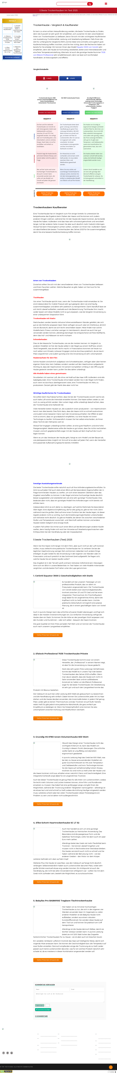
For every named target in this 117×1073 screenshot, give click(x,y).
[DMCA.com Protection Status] (6, 1072)
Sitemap (101, 1050)
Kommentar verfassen (12, 57)
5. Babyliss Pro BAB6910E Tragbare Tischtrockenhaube (17, 50)
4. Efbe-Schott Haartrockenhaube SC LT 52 (7, 50)
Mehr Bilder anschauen (69, 257)
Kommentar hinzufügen (44, 1009)
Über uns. (35, 15)
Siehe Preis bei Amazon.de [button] (48, 635)
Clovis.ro (44, 1050)
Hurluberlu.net (66, 1043)
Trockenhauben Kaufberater (7, 28)
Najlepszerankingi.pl (68, 1034)
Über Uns (101, 1045)
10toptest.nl (65, 1038)
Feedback (102, 1041)
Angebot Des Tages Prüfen (47, 112)
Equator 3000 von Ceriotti (87, 47)
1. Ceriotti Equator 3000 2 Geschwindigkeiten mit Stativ (17, 29)
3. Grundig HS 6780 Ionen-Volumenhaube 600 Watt (17, 39)
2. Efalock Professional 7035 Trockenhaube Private (7, 39)
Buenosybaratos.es (47, 1034)
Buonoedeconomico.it (49, 1041)
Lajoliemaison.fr (46, 1045)
